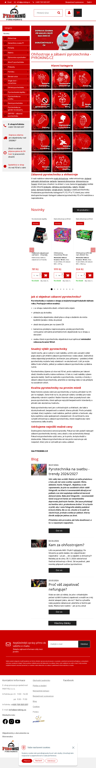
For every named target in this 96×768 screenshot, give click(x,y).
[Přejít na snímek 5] (64, 289)
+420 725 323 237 (42, 2)
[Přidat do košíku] (45, 275)
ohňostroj (78, 550)
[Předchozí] (31, 250)
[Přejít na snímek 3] (57, 289)
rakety (75, 187)
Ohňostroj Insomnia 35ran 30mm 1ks (61, 255)
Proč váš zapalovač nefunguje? (64, 587)
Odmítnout (51, 761)
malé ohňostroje (61, 178)
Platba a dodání (39, 686)
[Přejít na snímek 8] (73, 289)
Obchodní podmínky (41, 680)
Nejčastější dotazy (41, 691)
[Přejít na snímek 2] (54, 289)
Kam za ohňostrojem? (66, 544)
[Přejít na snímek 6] (67, 289)
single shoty (57, 190)
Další (89, 2)
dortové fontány (44, 190)
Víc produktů (83, 210)
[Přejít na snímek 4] (60, 289)
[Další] (93, 250)
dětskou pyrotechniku (61, 187)
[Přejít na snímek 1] (51, 289)
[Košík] (78, 13)
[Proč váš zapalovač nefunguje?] (39, 583)
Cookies (36, 707)
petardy (53, 181)
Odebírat (84, 644)
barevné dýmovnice (66, 181)
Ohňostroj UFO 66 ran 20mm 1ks (84, 254)
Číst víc (59, 531)
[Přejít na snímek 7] (70, 289)
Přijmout (27, 761)
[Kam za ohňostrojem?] (39, 543)
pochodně (82, 184)
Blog (35, 701)
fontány (67, 190)
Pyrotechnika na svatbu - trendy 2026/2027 (69, 471)
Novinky (6, 34)
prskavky (47, 187)
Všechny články (62, 623)
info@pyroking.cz (23, 2)
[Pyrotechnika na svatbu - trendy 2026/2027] (39, 469)
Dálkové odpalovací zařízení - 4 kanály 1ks (40, 255)
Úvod (9, 2)
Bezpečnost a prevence (75, 2)
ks (37, 275)
